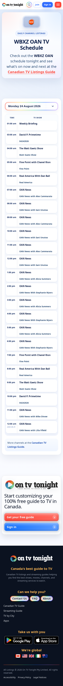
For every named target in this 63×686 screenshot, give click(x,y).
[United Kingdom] (31, 656)
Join (37, 4)
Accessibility (10, 677)
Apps (6, 620)
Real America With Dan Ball (34, 176)
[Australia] (45, 656)
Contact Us (19, 598)
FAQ (34, 598)
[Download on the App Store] (46, 640)
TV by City (9, 615)
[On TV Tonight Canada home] (31, 484)
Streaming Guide (13, 610)
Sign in (47, 4)
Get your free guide (20, 517)
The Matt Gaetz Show (31, 148)
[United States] (24, 656)
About (47, 598)
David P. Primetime (30, 134)
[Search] (29, 4)
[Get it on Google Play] (18, 640)
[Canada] (18, 656)
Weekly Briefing (28, 123)
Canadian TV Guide (14, 605)
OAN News (25, 189)
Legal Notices (39, 677)
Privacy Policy (24, 677)
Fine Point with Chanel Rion (35, 162)
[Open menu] (58, 5)
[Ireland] (38, 656)
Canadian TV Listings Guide (31, 71)
